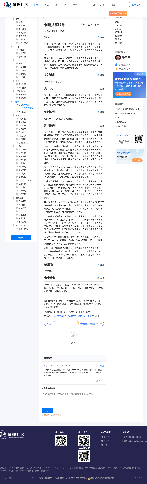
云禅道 (29, 467)
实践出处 (119, 25)
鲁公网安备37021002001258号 (103, 478)
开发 (17, 60)
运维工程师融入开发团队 (125, 113)
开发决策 (22, 77)
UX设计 (22, 49)
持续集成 (22, 73)
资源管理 (22, 166)
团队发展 (22, 221)
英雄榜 (103, 4)
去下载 (137, 160)
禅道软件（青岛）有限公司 (56, 478)
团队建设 (22, 204)
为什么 (118, 28)
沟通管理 (22, 170)
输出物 (118, 39)
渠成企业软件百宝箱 (131, 467)
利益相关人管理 (25, 180)
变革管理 (22, 183)
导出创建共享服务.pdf (89, 323)
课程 (47, 4)
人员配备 (22, 111)
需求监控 (22, 39)
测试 (17, 81)
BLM (117, 117)
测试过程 (22, 84)
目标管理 (22, 187)
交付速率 (22, 122)
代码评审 (22, 66)
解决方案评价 (24, 42)
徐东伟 (54, 30)
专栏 (56, 4)
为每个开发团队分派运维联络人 (128, 109)
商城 (113, 4)
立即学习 (105, 444)
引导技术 (22, 211)
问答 (84, 4)
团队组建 (22, 201)
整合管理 (22, 149)
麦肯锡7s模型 (120, 122)
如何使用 (119, 35)
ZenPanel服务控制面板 (29, 470)
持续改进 (22, 135)
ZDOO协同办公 (58, 467)
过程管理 (22, 194)
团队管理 (19, 197)
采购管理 (22, 177)
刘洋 (62, 30)
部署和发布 (20, 91)
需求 (17, 19)
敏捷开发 (38, 467)
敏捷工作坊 (23, 228)
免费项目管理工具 (118, 13)
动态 (94, 4)
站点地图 (10, 478)
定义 (117, 21)
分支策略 (22, 70)
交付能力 (22, 132)
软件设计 (22, 53)
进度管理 (22, 156)
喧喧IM (47, 467)
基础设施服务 (24, 104)
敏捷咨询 (45, 470)
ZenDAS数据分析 (114, 467)
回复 (102, 365)
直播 (75, 4)
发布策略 (22, 94)
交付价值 (22, 118)
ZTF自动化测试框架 (74, 467)
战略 (20, 22)
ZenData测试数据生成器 (95, 467)
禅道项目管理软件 (17, 467)
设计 (17, 46)
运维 (17, 101)
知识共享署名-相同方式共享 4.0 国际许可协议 (72, 315)
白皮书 (65, 4)
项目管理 (19, 146)
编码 (20, 63)
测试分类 (22, 87)
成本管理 (22, 159)
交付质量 (22, 125)
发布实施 (22, 97)
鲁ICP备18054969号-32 (78, 478)
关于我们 (105, 436)
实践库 (37, 4)
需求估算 (22, 36)
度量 (17, 115)
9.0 (137, 477)
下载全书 (21, 237)
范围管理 (22, 152)
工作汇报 (22, 218)
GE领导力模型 (121, 126)
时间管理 (22, 190)
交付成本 (22, 128)
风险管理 (22, 173)
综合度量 (22, 139)
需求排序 (22, 32)
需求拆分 (22, 29)
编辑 (51, 323)
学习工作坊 (20, 225)
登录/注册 (136, 4)
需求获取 (22, 25)
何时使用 (119, 32)
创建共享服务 (27, 107)
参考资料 (119, 42)
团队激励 (22, 208)
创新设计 (22, 56)
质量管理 (22, 163)
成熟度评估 (23, 142)
